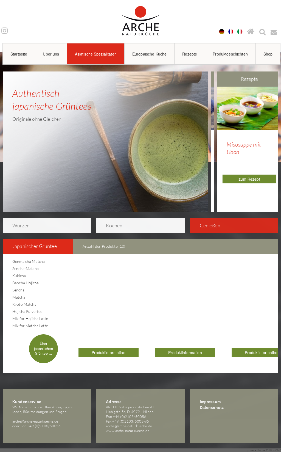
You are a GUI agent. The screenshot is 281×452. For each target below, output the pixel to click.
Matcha (18, 297)
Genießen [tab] (210, 225)
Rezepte (189, 54)
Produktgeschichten (230, 54)
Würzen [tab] (21, 225)
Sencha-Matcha (25, 268)
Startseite (18, 54)
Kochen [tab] (114, 225)
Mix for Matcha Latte (30, 325)
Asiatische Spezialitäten (96, 54)
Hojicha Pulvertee (27, 311)
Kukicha (19, 275)
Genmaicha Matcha (28, 261)
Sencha (18, 290)
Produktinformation (108, 352)
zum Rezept (245, 179)
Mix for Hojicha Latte (30, 318)
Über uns (51, 54)
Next (276, 136)
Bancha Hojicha (25, 282)
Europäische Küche (149, 54)
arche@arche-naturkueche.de (35, 421)
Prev (215, 136)
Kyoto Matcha (24, 304)
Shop (268, 54)
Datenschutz (212, 407)
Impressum (210, 401)
